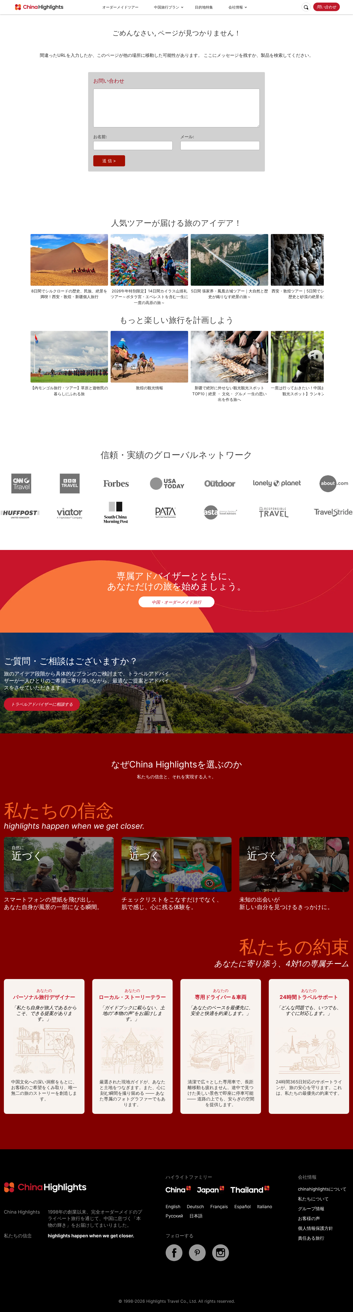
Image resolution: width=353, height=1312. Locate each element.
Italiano (264, 1206)
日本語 (196, 1215)
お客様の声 (309, 1218)
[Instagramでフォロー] (220, 1259)
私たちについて (313, 1198)
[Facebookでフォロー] (174, 1259)
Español (242, 1206)
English (173, 1206)
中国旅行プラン (166, 7)
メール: (187, 136)
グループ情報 (311, 1208)
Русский (174, 1215)
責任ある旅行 (311, 1238)
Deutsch (195, 1206)
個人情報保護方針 (315, 1228)
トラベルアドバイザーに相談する (42, 704)
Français (219, 1206)
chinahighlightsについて (322, 1189)
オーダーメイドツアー (120, 7)
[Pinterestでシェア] (197, 1259)
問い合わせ (326, 6)
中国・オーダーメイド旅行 (176, 602)
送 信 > (109, 160)
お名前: (100, 136)
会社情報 (235, 7)
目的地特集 (204, 7)
